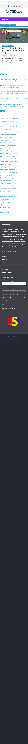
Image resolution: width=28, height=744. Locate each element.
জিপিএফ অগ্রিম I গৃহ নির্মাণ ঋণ (7, 143)
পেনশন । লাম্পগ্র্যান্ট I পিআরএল (7, 156)
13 (17, 291)
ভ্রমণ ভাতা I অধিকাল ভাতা (6, 180)
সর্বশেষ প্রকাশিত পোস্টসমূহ (6, 202)
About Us (4, 256)
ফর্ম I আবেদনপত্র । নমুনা (6, 164)
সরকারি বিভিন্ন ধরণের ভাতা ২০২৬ (8, 196)
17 (6, 294)
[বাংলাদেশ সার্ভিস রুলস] (3, 19)
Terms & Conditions (7, 272)
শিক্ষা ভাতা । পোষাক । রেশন (7, 191)
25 (10, 297)
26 (13, 297)
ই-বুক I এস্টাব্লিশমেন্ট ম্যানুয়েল (7, 124)
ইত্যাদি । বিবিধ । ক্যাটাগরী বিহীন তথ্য (8, 126)
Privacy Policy (5, 266)
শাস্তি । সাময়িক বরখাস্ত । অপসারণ (8, 188)
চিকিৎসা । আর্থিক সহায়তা (6, 137)
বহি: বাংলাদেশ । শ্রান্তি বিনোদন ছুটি (8, 167)
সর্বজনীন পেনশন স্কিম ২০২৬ (6, 199)
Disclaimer (4, 262)
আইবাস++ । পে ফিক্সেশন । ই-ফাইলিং (9, 118)
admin (11, 55)
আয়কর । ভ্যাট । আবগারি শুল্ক (7, 121)
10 (6, 291)
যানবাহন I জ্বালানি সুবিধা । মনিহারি (8, 183)
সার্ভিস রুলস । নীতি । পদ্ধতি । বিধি (8, 205)
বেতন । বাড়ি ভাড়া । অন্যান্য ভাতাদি (8, 175)
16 (3, 294)
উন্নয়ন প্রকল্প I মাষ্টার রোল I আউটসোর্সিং (9, 132)
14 (20, 291)
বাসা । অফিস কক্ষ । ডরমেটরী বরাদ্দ (8, 172)
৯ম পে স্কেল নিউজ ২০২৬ (6, 116)
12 (13, 291)
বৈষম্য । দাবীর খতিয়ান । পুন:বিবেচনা (8, 178)
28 (20, 297)
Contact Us (4, 259)
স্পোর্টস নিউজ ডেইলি (5, 207)
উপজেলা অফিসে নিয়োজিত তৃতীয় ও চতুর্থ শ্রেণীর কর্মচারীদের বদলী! (13, 51)
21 (20, 294)
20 (17, 294)
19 (13, 294)
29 (24, 297)
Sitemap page (5, 269)
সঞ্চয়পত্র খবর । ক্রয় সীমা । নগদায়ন (8, 194)
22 (24, 294)
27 (17, 297)
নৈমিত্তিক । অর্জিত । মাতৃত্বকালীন (8, 151)
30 (3, 300)
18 (10, 294)
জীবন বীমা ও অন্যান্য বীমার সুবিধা (8, 145)
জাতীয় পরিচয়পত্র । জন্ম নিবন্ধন (7, 140)
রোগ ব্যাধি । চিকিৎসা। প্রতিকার (7, 186)
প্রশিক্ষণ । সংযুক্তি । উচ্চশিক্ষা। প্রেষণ (8, 161)
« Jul (3, 304)
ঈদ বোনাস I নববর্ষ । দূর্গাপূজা (7, 129)
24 (6, 297)
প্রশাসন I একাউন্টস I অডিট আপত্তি (8, 159)
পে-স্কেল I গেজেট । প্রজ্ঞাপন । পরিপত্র (9, 153)
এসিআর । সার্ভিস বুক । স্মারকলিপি (8, 134)
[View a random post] (24, 19)
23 (3, 297)
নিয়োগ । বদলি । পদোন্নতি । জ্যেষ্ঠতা (8, 45)
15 (24, 291)
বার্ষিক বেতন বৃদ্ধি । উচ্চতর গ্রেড (7, 169)
